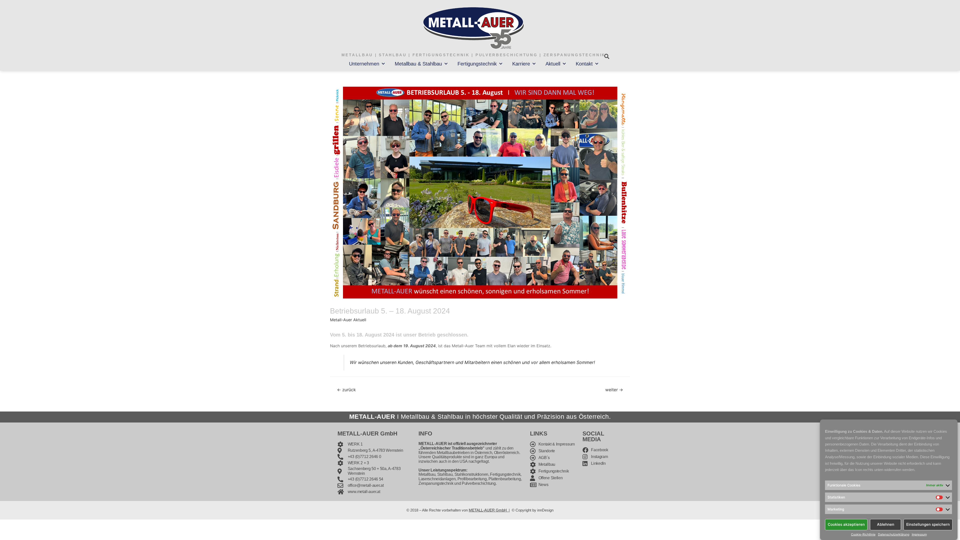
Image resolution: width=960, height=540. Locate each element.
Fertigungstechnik (477, 63)
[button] (606, 56)
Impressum (919, 534)
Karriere (521, 63)
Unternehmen (364, 63)
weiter (614, 389)
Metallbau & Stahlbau (418, 63)
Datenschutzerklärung (893, 534)
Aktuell (553, 63)
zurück (346, 389)
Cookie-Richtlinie (863, 534)
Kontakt (584, 63)
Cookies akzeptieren (846, 524)
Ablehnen (885, 524)
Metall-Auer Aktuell (348, 319)
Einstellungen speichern (928, 524)
